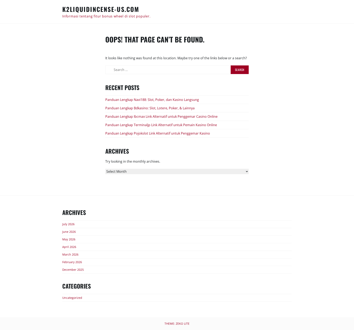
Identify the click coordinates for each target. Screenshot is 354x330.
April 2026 (69, 247)
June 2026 (69, 232)
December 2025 (73, 270)
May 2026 (68, 239)
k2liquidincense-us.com (100, 9)
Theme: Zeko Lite (177, 323)
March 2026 (70, 254)
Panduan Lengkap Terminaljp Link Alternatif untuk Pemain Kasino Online (161, 125)
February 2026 (72, 262)
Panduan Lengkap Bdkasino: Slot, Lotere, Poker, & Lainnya (150, 108)
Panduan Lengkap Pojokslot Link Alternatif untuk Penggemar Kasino (157, 133)
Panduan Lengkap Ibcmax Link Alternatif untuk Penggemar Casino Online (161, 116)
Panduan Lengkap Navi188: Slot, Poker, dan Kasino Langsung (152, 99)
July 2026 (68, 224)
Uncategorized (72, 298)
